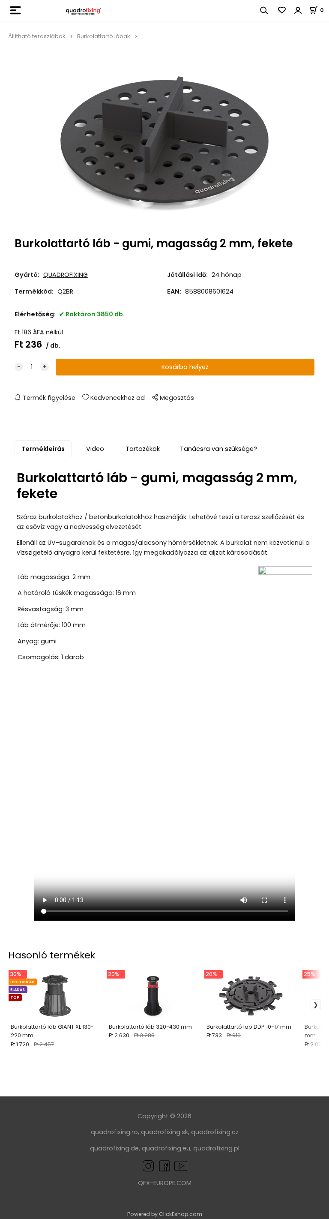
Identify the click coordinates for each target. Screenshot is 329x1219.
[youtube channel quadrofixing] (180, 1165)
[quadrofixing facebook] (163, 1165)
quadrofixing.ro (114, 1132)
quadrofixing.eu (166, 1148)
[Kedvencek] (282, 10)
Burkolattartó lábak (103, 36)
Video (95, 448)
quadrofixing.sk (164, 1132)
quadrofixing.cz (215, 1132)
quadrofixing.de (114, 1148)
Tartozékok (143, 448)
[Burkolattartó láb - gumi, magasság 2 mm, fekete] (164, 141)
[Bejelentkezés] (298, 10)
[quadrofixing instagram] (148, 1165)
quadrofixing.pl (216, 1148)
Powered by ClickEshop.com (164, 1214)
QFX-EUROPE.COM (164, 1183)
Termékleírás (43, 448)
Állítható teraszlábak (37, 36)
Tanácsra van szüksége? (218, 448)
